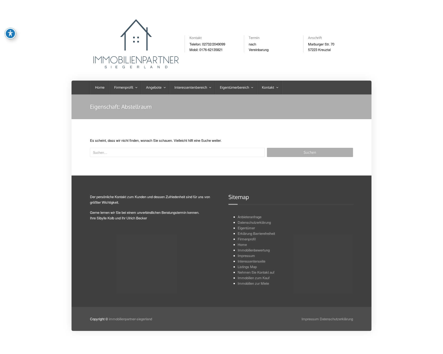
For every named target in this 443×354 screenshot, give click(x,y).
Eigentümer (246, 227)
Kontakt (268, 87)
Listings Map (247, 266)
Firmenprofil (124, 87)
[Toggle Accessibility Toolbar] (10, 33)
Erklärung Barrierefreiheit (256, 233)
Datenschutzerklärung (254, 222)
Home (100, 87)
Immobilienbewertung (254, 250)
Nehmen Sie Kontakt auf (256, 272)
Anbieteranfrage (249, 216)
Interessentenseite (251, 261)
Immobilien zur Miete (253, 283)
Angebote (154, 87)
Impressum (246, 255)
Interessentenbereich (191, 87)
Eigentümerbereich (235, 87)
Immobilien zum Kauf (253, 277)
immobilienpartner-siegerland (130, 318)
